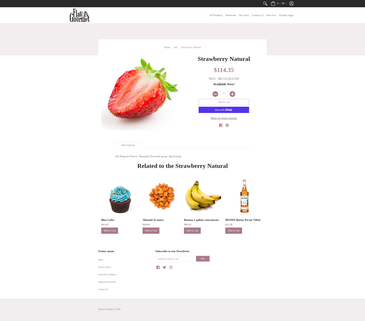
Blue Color (107, 219)
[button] (291, 3)
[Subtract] (215, 94)
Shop (100, 260)
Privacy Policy (104, 267)
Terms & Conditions (107, 274)
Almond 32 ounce (153, 219)
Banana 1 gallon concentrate (201, 219)
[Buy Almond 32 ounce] (162, 196)
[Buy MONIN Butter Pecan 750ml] (244, 196)
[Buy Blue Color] (120, 196)
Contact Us (103, 289)
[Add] (232, 94)
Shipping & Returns (107, 282)
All (175, 47)
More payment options (224, 118)
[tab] (128, 145)
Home (167, 47)
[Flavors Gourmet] (80, 15)
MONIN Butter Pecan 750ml (242, 219)
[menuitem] (265, 3)
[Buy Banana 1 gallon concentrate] (203, 196)
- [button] (280, 3)
